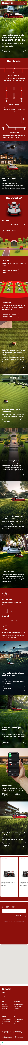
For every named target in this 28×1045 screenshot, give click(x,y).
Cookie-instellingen (13, 1036)
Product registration (6, 1019)
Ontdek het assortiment (9, 230)
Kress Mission (17, 1021)
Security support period (17, 1037)
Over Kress (4, 1004)
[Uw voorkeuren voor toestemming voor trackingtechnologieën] (2, 1042)
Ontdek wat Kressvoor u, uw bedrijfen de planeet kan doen (9, 845)
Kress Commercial (18, 1023)
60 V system (16, 1008)
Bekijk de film (7, 51)
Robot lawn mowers (18, 1004)
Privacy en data (5, 1036)
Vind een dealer (5, 1006)
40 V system (16, 1011)
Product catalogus (6, 1023)
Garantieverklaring (6, 1021)
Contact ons (4, 1011)
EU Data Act (9, 1037)
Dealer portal (4, 1008)
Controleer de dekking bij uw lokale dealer (9, 315)
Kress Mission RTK (18, 1019)
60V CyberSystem (18, 1006)
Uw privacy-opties (8, 1042)
